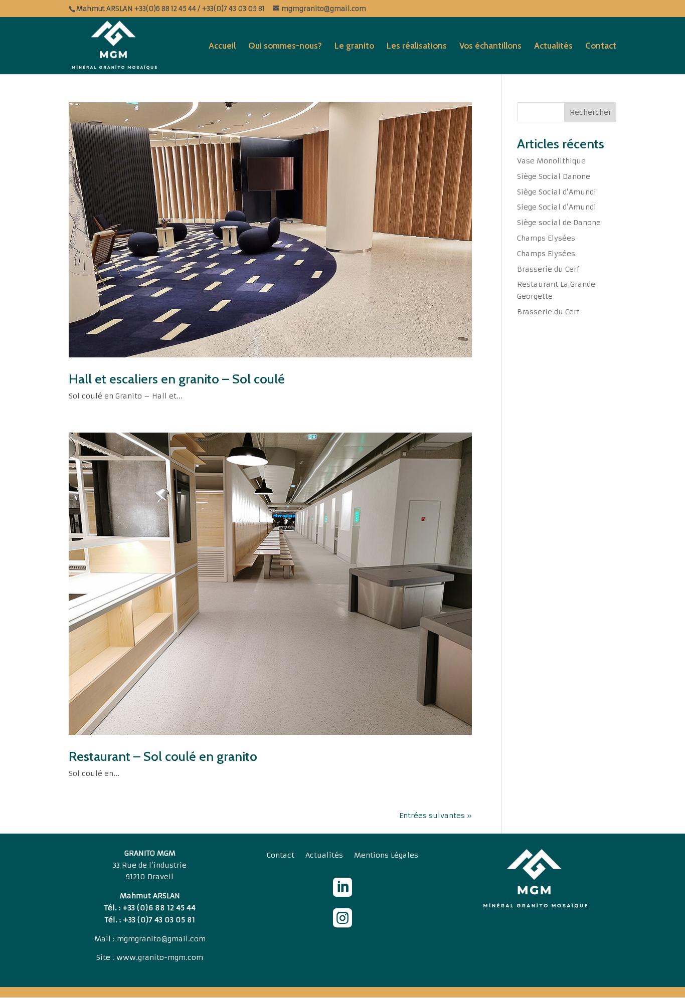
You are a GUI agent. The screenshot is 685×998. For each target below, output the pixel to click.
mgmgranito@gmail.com (161, 938)
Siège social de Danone (559, 222)
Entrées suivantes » (435, 815)
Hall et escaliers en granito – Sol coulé (177, 379)
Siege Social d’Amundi (556, 207)
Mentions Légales (386, 856)
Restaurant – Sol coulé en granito (163, 756)
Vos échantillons (490, 46)
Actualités (553, 46)
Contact (600, 46)
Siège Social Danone (553, 176)
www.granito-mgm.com (159, 957)
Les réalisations (417, 46)
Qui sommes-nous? (285, 46)
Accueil (222, 46)
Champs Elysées (546, 238)
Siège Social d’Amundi (556, 191)
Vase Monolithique (551, 160)
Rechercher (590, 112)
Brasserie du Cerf (548, 269)
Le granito (354, 46)
